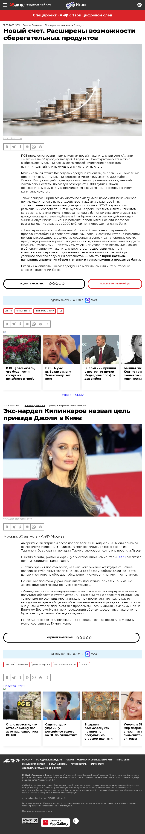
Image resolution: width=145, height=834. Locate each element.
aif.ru (122, 557)
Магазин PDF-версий (33, 764)
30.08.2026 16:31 (11, 405)
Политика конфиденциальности (37, 811)
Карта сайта (97, 764)
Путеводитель (78, 764)
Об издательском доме (49, 760)
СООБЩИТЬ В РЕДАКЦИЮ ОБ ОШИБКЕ (41, 768)
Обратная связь (58, 764)
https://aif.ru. (67, 806)
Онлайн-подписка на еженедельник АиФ (89, 760)
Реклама (27, 760)
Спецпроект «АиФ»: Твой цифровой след (72, 15)
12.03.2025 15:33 (11, 25)
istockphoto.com (12, 138)
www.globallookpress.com (17, 518)
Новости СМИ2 (73, 394)
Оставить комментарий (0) (115, 284)
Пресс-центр (123, 760)
